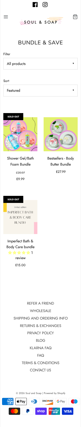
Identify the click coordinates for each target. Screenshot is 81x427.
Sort (6, 80)
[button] (19, 252)
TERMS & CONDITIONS (40, 363)
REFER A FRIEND (40, 303)
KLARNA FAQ (41, 348)
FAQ (40, 355)
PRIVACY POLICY (40, 333)
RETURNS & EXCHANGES (40, 325)
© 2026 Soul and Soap (29, 393)
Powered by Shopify (54, 393)
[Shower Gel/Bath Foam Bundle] (20, 134)
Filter (6, 54)
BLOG (40, 340)
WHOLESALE (40, 311)
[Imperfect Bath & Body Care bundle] (20, 217)
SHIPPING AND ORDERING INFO (41, 318)
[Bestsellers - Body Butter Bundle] (61, 134)
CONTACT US (40, 370)
